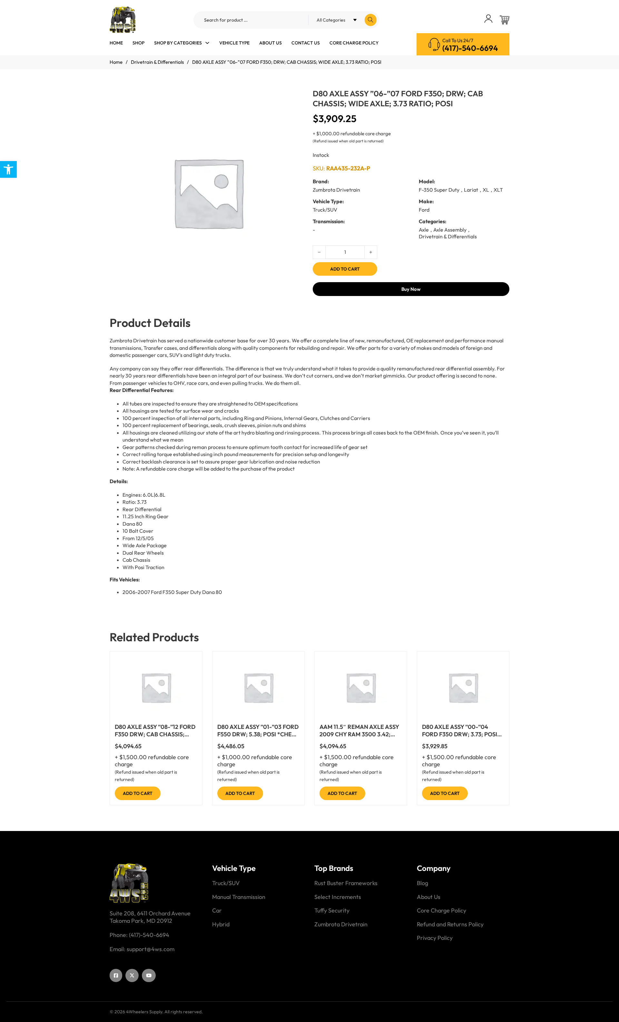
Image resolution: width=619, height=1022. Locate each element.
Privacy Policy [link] (435, 937)
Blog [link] (422, 883)
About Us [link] (270, 43)
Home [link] (116, 43)
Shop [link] (138, 43)
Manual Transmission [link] (238, 897)
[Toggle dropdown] (207, 43)
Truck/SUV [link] (226, 883)
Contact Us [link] (305, 43)
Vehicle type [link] (234, 43)
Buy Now (411, 289)
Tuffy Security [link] (331, 910)
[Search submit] (371, 20)
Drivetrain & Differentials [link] (157, 62)
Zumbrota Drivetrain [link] (341, 924)
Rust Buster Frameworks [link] (346, 883)
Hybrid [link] (221, 924)
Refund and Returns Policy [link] (450, 924)
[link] (8, 169)
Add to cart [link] (137, 793)
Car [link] (217, 910)
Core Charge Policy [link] (353, 43)
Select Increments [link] (337, 897)
